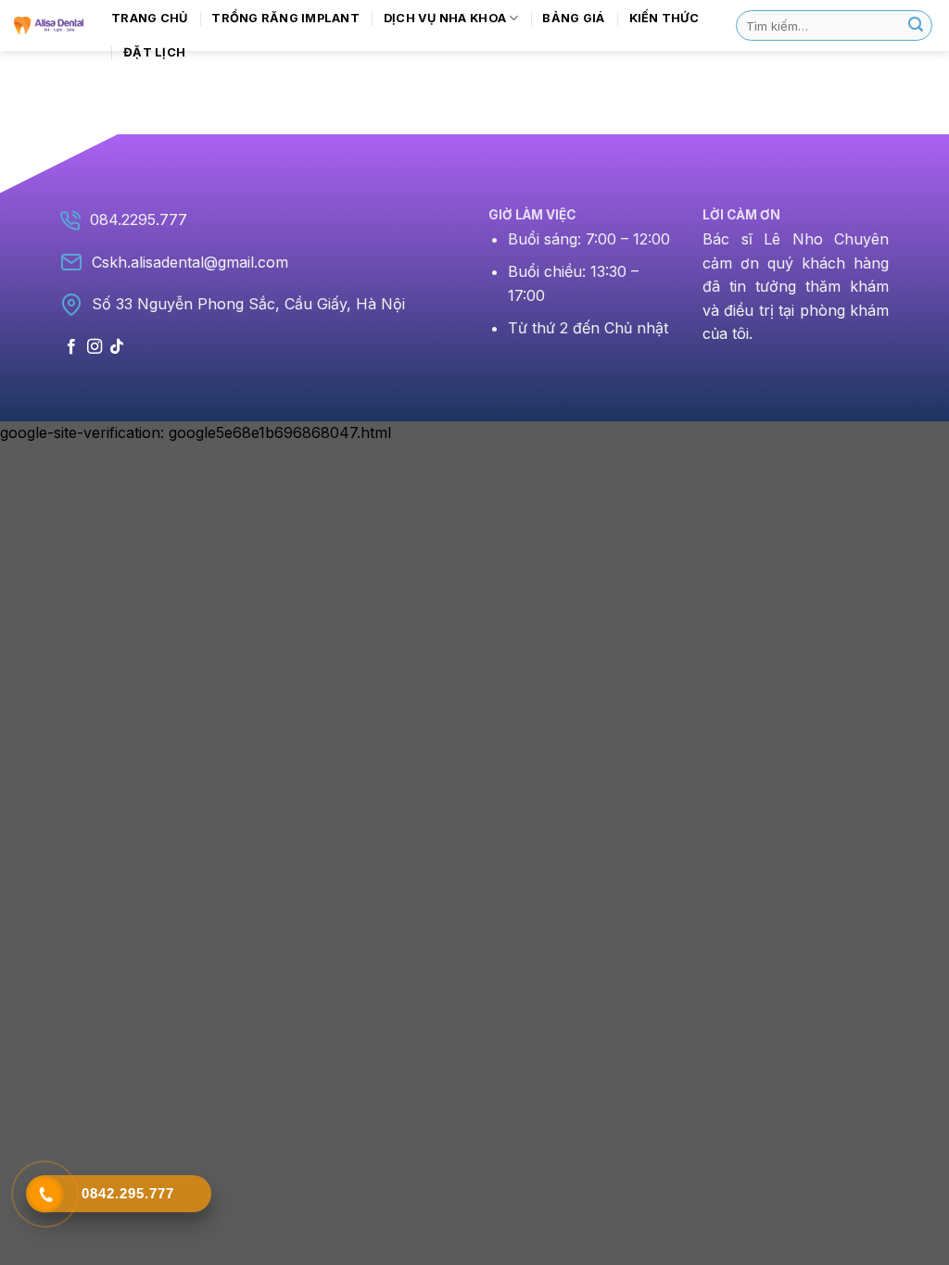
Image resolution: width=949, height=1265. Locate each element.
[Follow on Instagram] (94, 347)
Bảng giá (573, 18)
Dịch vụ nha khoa (445, 18)
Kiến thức (664, 18)
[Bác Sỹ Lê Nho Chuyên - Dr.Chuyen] (48, 25)
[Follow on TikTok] (116, 347)
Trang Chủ (149, 18)
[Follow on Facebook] (71, 347)
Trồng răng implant (285, 18)
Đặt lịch (154, 52)
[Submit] (915, 26)
